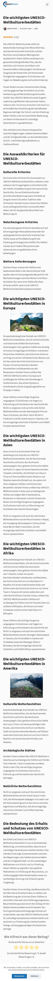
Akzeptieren (19, 976)
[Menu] (47, 4)
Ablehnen (34, 976)
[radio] (16, 948)
